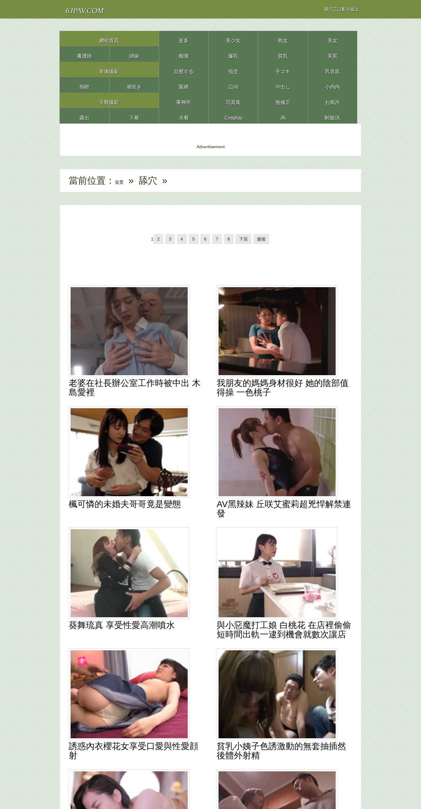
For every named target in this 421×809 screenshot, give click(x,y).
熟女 (283, 38)
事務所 (183, 100)
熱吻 (84, 84)
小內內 (332, 84)
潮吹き (134, 84)
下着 (134, 115)
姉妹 (134, 54)
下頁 (249, 242)
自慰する (183, 69)
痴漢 (184, 54)
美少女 (233, 38)
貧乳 (283, 54)
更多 (184, 38)
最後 (268, 242)
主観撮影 (109, 100)
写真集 (233, 100)
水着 (184, 115)
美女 (332, 38)
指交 (233, 69)
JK (282, 115)
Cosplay (233, 115)
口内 (233, 84)
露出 (84, 115)
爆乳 (233, 54)
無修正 (283, 100)
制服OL (332, 115)
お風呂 (332, 100)
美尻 (332, 54)
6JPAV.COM (96, 9)
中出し (283, 84)
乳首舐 (332, 69)
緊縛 (184, 84)
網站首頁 (109, 38)
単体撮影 (109, 69)
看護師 (84, 54)
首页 (124, 180)
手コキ (283, 69)
